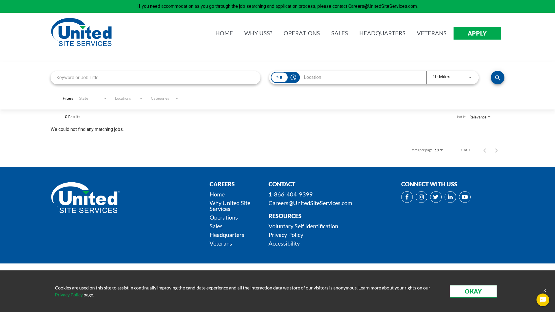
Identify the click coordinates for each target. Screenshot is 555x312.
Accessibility (284, 243)
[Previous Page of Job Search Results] (485, 150)
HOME (224, 33)
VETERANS (432, 33)
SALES (339, 33)
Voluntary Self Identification (303, 225)
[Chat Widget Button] (542, 300)
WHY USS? (258, 33)
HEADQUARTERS (382, 33)
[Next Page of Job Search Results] (496, 150)
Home (217, 194)
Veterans (221, 243)
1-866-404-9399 (291, 194)
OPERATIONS (302, 33)
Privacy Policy (286, 234)
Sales (216, 225)
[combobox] (155, 77)
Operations (224, 217)
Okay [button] (473, 291)
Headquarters (227, 234)
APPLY (477, 33)
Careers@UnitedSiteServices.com (310, 202)
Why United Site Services (230, 205)
